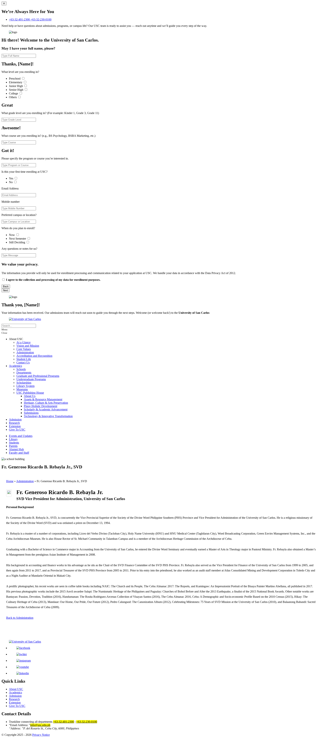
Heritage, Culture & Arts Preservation (46, 402)
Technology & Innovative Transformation (48, 416)
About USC (16, 689)
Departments (23, 372)
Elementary (16, 82)
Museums (22, 389)
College (14, 93)
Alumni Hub (16, 449)
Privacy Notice (41, 734)
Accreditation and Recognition (34, 355)
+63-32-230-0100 (41, 19)
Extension (15, 426)
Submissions (31, 412)
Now (12, 234)
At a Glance (23, 342)
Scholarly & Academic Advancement (45, 409)
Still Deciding (17, 242)
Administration (25, 352)
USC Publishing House (30, 392)
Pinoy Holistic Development (40, 406)
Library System (25, 386)
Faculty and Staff (19, 452)
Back (6, 286)
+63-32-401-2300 (20, 19)
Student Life (23, 359)
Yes (11, 178)
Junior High (16, 86)
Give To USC (17, 429)
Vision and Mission (27, 345)
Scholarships (23, 382)
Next (5, 290)
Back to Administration (19, 617)
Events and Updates (20, 435)
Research (14, 422)
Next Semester (17, 238)
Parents (13, 446)
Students (14, 442)
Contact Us (23, 362)
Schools (21, 369)
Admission (15, 419)
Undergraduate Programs (31, 379)
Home (9, 481)
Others (13, 97)
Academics (15, 365)
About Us (29, 396)
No (11, 182)
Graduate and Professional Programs (37, 375)
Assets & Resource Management (43, 399)
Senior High (16, 89)
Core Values (23, 349)
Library (13, 439)
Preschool (15, 78)
